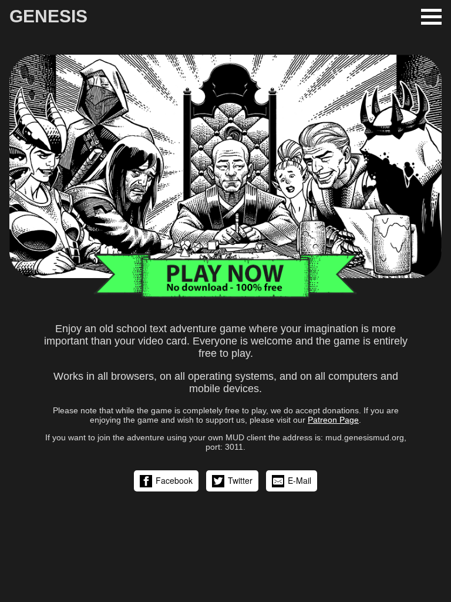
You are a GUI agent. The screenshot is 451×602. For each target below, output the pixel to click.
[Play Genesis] (225, 296)
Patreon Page (333, 419)
